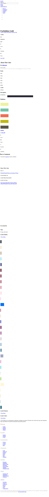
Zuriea (2, 130)
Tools (4, 12)
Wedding (4, 457)
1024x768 (10, 183)
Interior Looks (5, 464)
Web (4, 455)
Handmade (5, 463)
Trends (4, 11)
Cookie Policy (5, 488)
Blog (4, 445)
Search (1, 4)
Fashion (4, 452)
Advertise (5, 482)
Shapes (4, 429)
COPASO (5, 477)
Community (5, 9)
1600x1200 (14, 183)
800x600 (6, 183)
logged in (7, 156)
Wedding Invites (6, 468)
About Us (5, 483)
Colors (4, 426)
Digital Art (5, 451)
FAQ (4, 487)
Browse (4, 8)
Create (1, 5)
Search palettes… (3, 3)
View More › (3, 236)
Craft (4, 450)
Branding (4, 462)
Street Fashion (5, 466)
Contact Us (5, 484)
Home (4, 453)
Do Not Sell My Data (22, 491)
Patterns (4, 428)
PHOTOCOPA (6, 475)
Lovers (4, 444)
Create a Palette (3, 32)
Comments (2, 51)
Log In (1, 1)
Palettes (4, 427)
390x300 (2, 183)
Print (4, 454)
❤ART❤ (3, 132)
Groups (4, 443)
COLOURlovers (3, 6)
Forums (4, 442)
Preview (12, 182)
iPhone (15, 182)
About (2, 479)
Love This (2, 58)
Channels (4, 10)
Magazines (5, 465)
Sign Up (2, 2)
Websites (4, 467)
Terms (4, 486)
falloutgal (4, 65)
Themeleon (5, 474)
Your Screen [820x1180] (5, 182)
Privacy (4, 485)
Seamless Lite (5, 473)
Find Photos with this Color (12, 32)
